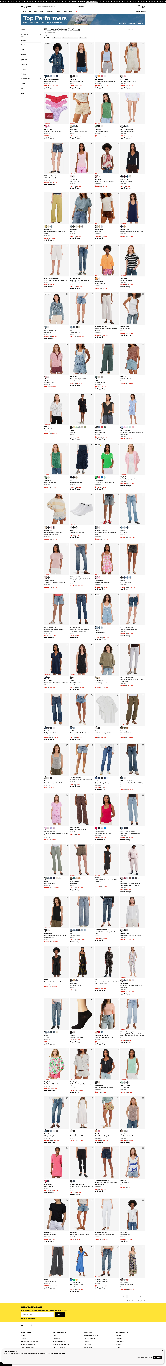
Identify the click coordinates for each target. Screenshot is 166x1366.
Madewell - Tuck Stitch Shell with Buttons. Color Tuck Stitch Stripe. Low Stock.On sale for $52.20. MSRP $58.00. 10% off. (107, 165)
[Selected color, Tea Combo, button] (96, 1131)
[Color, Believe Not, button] (73, 327)
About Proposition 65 (59, 1347)
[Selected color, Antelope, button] (45, 226)
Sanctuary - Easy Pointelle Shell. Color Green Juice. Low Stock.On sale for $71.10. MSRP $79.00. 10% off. (56, 466)
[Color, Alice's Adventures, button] (124, 980)
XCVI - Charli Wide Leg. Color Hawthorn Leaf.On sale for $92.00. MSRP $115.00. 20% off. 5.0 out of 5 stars (107, 366)
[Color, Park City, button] (127, 828)
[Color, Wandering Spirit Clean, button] (48, 727)
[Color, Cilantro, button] (104, 427)
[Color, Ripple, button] (76, 477)
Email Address (27, 1314)
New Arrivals (120, 1341)
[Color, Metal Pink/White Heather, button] (124, 1082)
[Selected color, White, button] (96, 727)
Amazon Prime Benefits (28, 1344)
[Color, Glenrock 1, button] (48, 76)
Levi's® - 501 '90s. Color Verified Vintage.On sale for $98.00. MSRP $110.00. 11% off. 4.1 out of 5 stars (56, 1021)
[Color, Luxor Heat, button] (73, 727)
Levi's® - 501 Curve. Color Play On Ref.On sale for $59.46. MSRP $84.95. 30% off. (132, 516)
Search (81, 6)
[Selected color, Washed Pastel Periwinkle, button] (96, 76)
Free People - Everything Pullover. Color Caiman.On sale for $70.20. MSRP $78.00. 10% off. (107, 666)
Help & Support (141, 11)
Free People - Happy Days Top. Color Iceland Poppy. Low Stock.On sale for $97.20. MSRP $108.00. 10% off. (107, 267)
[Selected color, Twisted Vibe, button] (71, 930)
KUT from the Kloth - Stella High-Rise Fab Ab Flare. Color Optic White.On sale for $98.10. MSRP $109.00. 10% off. (107, 1220)
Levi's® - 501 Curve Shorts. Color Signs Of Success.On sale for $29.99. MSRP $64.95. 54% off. (82, 316)
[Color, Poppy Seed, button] (102, 377)
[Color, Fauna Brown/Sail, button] (130, 878)
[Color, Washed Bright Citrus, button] (99, 76)
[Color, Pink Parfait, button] (124, 76)
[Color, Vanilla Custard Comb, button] (73, 980)
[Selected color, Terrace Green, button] (96, 477)
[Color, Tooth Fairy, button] (54, 727)
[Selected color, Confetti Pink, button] (45, 1181)
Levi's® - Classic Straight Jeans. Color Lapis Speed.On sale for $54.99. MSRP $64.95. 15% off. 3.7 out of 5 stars (107, 767)
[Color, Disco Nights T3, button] (79, 327)
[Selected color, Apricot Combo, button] (45, 527)
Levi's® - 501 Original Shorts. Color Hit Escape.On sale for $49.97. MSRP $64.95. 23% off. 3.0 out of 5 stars (132, 566)
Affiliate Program (89, 1338)
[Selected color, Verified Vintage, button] (45, 1032)
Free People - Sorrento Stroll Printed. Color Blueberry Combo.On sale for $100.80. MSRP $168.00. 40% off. (132, 1268)
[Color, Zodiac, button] (76, 126)
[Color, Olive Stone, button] (79, 226)
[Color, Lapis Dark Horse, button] (104, 778)
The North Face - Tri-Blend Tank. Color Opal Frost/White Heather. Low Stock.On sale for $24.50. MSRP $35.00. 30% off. (132, 1071)
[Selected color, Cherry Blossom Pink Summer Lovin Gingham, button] (96, 577)
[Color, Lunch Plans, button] (51, 1131)
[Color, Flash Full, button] (54, 1032)
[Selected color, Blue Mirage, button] (71, 226)
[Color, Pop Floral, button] (133, 427)
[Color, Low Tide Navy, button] (48, 1181)
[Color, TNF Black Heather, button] (48, 577)
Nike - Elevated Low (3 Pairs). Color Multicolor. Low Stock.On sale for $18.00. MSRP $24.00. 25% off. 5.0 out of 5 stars (82, 516)
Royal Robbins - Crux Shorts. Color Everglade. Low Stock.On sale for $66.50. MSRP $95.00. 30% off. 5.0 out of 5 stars (82, 868)
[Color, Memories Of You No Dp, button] (76, 327)
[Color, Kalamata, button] (124, 727)
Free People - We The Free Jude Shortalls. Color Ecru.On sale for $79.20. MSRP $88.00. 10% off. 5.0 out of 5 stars (132, 65)
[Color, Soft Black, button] (102, 778)
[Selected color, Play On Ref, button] (121, 527)
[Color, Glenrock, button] (56, 76)
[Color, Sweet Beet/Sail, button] (124, 878)
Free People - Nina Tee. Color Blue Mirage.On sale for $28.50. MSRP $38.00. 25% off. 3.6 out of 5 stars (82, 216)
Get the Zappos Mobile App (29, 1341)
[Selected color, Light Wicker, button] (121, 1131)
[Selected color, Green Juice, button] (96, 126)
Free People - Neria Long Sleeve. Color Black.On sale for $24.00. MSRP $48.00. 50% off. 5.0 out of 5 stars (132, 165)
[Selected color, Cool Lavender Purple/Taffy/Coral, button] (45, 126)
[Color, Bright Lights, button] (48, 226)
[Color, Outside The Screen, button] (54, 878)
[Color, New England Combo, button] (76, 980)
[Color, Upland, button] (124, 828)
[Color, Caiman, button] (99, 226)
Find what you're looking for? (135, 1301)
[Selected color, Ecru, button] (121, 76)
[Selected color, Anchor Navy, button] (71, 477)
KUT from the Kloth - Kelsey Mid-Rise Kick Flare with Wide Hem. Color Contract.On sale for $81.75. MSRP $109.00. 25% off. (132, 767)
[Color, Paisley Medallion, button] (130, 427)
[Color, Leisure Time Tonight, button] (56, 1131)
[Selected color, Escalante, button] (121, 828)
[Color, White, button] (76, 76)
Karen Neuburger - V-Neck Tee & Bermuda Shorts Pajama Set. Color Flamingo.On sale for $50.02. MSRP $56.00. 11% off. (56, 817)
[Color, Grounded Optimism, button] (76, 930)
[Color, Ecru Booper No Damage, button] (56, 1032)
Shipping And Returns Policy (61, 1344)
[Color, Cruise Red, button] (99, 1032)
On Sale (82, 38)
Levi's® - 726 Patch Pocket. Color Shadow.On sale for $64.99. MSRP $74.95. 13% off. (56, 868)
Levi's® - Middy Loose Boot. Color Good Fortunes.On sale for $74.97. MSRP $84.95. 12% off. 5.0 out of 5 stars (56, 717)
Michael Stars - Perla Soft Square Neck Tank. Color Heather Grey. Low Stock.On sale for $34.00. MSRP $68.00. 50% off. (56, 767)
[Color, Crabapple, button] (102, 427)
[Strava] (31, 1325)
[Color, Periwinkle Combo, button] (54, 527)
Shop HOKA (131, 23)
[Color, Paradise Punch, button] (99, 477)
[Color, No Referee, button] (130, 577)
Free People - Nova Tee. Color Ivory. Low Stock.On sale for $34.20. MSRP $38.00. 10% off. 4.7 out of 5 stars (107, 216)
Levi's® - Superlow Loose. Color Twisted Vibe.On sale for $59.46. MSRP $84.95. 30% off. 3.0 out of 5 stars (82, 919)
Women (65, 38)
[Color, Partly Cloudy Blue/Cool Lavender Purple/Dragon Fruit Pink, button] (48, 126)
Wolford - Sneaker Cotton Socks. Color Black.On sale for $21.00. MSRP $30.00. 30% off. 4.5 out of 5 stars (82, 1021)
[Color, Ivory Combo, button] (124, 1279)
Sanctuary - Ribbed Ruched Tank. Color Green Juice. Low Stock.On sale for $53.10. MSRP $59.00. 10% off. (107, 115)
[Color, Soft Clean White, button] (59, 878)
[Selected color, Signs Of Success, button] (71, 327)
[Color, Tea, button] (99, 1082)
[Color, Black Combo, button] (48, 527)
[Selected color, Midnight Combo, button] (71, 980)
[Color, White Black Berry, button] (99, 727)
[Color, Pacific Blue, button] (99, 427)
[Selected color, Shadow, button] (45, 878)
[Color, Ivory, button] (76, 226)
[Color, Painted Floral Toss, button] (48, 828)
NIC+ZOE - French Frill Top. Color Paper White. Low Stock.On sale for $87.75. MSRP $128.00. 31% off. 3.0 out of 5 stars (132, 1220)
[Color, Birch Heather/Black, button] (127, 878)
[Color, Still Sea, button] (127, 176)
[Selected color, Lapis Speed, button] (96, 778)
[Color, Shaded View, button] (51, 727)
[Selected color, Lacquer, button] (96, 828)
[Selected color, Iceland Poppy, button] (96, 278)
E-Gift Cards (88, 1347)
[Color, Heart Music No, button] (124, 527)
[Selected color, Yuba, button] (45, 76)
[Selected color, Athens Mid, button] (71, 727)
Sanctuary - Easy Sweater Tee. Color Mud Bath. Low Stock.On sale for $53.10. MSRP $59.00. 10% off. (132, 366)
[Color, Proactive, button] (127, 126)
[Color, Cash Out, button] (51, 1032)
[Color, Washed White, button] (104, 76)
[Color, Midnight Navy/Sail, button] (133, 878)
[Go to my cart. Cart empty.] (143, 6)
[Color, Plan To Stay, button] (48, 1032)
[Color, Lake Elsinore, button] (51, 76)
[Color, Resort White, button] (73, 176)
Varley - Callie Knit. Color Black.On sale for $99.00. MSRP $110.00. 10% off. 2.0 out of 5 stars (82, 416)
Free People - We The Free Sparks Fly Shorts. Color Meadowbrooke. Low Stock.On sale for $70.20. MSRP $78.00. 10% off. (82, 1220)
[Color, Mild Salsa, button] (127, 527)
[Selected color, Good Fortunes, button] (45, 727)
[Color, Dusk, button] (51, 226)
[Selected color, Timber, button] (121, 727)
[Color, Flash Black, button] (48, 1131)
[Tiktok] (27, 1325)
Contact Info (56, 1338)
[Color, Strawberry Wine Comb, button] (51, 527)
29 (140, 1296)
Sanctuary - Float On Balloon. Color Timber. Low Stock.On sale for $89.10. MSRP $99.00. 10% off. (132, 717)
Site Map (87, 1341)
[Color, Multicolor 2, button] (76, 527)
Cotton (73, 38)
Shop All (140, 23)
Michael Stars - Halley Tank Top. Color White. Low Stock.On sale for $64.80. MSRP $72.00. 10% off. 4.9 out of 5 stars (132, 316)
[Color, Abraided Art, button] (82, 930)
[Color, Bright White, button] (54, 76)
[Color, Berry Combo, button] (99, 1131)
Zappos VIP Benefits (27, 1347)
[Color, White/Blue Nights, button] (48, 377)
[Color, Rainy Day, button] (56, 878)
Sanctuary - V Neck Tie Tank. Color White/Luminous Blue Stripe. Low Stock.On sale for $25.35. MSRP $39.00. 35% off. (132, 1171)
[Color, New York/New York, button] (133, 980)
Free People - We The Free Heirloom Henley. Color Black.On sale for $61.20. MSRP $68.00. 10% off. (107, 1071)
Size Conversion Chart (91, 1335)
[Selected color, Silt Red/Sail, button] (121, 878)
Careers (23, 1338)
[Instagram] (22, 1325)
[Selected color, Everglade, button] (71, 878)
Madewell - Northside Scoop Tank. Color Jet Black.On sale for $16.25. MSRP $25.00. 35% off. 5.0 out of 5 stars (82, 65)
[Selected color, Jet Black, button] (71, 76)
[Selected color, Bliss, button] (96, 527)
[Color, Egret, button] (82, 427)
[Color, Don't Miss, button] (85, 930)
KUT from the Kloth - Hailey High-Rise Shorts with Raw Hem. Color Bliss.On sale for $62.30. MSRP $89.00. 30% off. (107, 516)
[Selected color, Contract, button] (121, 778)
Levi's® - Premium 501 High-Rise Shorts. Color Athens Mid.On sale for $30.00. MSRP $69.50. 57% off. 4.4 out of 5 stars (82, 717)
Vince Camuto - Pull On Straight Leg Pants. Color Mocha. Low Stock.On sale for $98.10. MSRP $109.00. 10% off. (82, 817)
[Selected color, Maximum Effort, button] (45, 1131)
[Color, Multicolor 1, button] (73, 527)
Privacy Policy (61, 1353)
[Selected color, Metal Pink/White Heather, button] (45, 577)
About (23, 1335)
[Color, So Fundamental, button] (79, 930)
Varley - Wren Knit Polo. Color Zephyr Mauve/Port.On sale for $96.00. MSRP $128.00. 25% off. (56, 366)
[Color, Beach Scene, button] (51, 828)
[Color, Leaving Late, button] (48, 878)
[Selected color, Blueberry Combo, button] (121, 1279)
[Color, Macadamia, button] (124, 226)
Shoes (118, 1347)
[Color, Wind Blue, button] (79, 427)
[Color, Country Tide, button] (102, 226)
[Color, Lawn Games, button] (127, 980)
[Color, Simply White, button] (107, 778)
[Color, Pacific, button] (104, 828)
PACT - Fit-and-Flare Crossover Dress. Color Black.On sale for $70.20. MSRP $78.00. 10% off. (56, 970)
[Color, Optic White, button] (48, 327)
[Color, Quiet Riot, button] (127, 577)
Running (118, 1344)
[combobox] (55, 6)
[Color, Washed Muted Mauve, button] (102, 76)
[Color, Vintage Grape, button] (124, 176)
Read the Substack (92, 1)
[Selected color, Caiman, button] (96, 677)
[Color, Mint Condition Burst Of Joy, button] (104, 477)
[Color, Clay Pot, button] (99, 377)
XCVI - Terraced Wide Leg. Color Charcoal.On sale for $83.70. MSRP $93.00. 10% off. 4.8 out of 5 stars (56, 1268)
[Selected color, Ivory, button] (96, 226)
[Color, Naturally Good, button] (54, 1131)
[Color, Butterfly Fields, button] (124, 427)
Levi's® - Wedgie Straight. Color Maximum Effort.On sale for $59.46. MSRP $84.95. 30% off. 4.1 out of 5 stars (56, 1120)
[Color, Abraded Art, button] (102, 627)
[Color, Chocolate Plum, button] (73, 76)
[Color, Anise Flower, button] (73, 427)
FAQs (54, 1335)
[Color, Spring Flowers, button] (127, 427)
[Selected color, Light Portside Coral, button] (96, 1032)
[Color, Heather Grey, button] (82, 226)
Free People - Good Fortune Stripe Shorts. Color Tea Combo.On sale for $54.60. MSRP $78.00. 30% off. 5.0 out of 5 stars (107, 1120)
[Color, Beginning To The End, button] (51, 878)
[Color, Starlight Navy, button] (102, 477)
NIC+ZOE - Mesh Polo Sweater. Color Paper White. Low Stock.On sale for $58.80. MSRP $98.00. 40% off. (56, 416)
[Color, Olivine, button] (85, 427)
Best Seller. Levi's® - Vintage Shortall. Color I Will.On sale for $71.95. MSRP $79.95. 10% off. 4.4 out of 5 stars (107, 616)
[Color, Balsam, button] (73, 878)
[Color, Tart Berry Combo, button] (127, 1279)
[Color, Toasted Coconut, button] (127, 727)
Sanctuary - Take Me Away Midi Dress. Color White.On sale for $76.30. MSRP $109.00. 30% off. (82, 1120)
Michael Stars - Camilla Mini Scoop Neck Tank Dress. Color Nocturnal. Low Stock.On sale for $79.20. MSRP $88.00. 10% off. (132, 216)
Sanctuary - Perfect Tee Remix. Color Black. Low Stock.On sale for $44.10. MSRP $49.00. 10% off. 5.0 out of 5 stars (56, 1220)
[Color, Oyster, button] (76, 878)
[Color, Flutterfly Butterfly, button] (54, 828)
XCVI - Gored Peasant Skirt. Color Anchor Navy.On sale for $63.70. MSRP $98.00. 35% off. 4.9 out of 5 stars (82, 466)
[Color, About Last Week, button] (99, 627)
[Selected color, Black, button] (121, 176)
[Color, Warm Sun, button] (76, 1279)
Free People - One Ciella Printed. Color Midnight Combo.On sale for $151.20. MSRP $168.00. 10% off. (82, 970)
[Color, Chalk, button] (48, 477)
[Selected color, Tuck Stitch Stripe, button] (96, 176)
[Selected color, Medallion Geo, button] (121, 427)
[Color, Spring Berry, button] (130, 980)
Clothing (55, 38)
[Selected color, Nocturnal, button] (121, 226)
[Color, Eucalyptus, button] (124, 1131)
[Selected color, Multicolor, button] (71, 527)
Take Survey (88, 1344)
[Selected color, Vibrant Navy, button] (45, 677)
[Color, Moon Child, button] (73, 126)
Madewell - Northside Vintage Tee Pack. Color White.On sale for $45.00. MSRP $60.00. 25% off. (107, 717)
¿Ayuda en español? (59, 1341)
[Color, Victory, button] (73, 1181)
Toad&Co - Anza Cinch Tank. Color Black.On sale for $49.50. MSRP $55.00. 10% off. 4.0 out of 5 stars (107, 416)
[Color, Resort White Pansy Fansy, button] (99, 577)
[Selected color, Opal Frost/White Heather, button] (121, 1082)
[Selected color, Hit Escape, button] (121, 577)
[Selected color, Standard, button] (45, 327)
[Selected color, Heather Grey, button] (45, 778)
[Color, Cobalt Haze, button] (99, 778)
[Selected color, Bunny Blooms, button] (121, 980)
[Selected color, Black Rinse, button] (71, 1181)
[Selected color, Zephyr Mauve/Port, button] (45, 377)
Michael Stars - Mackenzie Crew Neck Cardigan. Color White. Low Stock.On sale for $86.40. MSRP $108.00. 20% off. (132, 919)
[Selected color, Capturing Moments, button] (71, 677)
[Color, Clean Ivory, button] (130, 176)
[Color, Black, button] (99, 126)
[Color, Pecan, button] (79, 878)
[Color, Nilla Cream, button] (99, 677)
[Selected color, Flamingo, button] (45, 828)
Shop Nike (122, 23)
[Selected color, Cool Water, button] (71, 1279)
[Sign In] (139, 6)
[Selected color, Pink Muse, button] (71, 176)
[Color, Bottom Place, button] (124, 577)
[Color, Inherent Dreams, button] (73, 930)
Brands (118, 1335)
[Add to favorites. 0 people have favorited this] (67, 43)
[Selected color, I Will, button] (96, 627)
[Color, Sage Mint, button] (76, 427)
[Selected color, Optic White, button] (121, 126)
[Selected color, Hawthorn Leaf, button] (96, 377)
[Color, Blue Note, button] (102, 1032)
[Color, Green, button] (73, 1279)
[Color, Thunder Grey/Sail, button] (135, 878)
